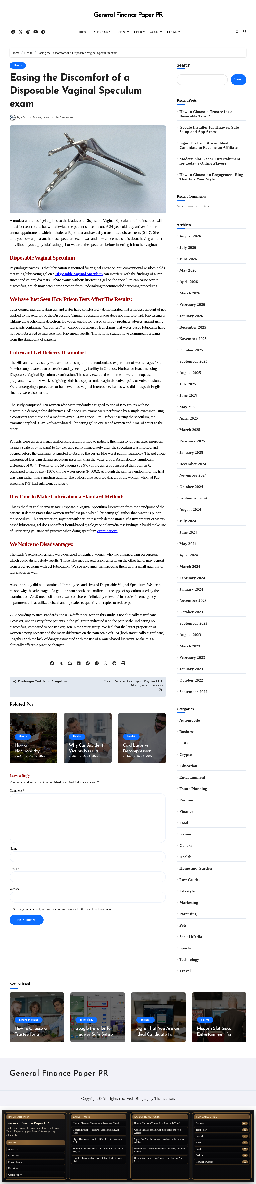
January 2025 (191, 452)
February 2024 (192, 578)
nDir (20, 756)
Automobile (189, 720)
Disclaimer (13, 1168)
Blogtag (142, 1098)
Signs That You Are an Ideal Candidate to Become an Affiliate (208, 145)
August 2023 (190, 634)
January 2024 (191, 589)
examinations (107, 531)
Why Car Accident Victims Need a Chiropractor (86, 751)
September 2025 (193, 361)
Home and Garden (195, 868)
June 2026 (188, 259)
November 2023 (193, 600)
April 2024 (188, 555)
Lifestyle (172, 31)
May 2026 (188, 270)
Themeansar (164, 1098)
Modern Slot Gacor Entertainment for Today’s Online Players (209, 161)
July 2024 (187, 521)
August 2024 (190, 509)
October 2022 (191, 680)
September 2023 (193, 623)
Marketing (188, 902)
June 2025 (188, 395)
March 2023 (189, 646)
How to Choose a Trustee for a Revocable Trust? (206, 113)
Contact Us (100, 31)
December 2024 (192, 464)
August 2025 (190, 372)
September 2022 (193, 691)
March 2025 (189, 429)
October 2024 (191, 486)
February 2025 (192, 441)
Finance (186, 811)
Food (183, 823)
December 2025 (192, 327)
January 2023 (191, 669)
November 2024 (193, 475)
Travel (185, 971)
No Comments (64, 117)
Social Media (190, 936)
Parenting (188, 914)
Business (120, 31)
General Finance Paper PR (128, 15)
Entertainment (192, 777)
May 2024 (188, 543)
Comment (17, 790)
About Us (13, 1149)
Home (82, 31)
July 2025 (187, 384)
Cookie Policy (15, 1174)
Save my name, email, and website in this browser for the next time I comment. (62, 909)
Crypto (185, 754)
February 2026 (192, 304)
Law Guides (189, 879)
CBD (183, 743)
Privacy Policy (15, 1162)
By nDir (22, 117)
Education (188, 766)
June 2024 (188, 532)
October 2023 (191, 612)
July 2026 (187, 247)
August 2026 (190, 236)
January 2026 (191, 316)
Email (14, 868)
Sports (185, 948)
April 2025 (188, 418)
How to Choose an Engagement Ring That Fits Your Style (211, 176)
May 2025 (188, 407)
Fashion (186, 800)
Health (138, 31)
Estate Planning (193, 788)
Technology (189, 959)
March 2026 (189, 293)
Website (15, 889)
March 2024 (189, 566)
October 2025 (191, 350)
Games (185, 834)
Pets (183, 925)
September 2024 (193, 498)
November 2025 (193, 338)
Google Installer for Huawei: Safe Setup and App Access (209, 129)
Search (183, 65)
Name (15, 848)
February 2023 (192, 657)
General (154, 31)
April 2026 (188, 281)
